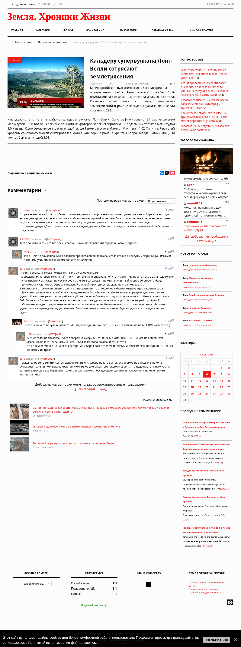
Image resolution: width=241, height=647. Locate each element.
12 (199, 380)
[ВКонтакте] (162, 173)
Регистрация (86, 389)
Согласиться (216, 640)
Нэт (209, 287)
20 (206, 387)
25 (192, 393)
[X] (167, 173)
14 (214, 380)
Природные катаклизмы (52, 42)
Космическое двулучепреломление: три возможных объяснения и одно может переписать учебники (204, 117)
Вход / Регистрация (23, 4)
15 (221, 380)
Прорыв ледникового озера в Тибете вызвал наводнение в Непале (76, 426)
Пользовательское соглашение (204, 589)
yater (210, 299)
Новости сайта (23, 42)
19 (199, 387)
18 (192, 387)
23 (228, 387)
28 (214, 393)
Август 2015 (206, 354)
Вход (102, 389)
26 (199, 393)
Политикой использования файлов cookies (62, 643)
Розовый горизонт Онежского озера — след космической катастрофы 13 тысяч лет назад (206, 104)
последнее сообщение (194, 269)
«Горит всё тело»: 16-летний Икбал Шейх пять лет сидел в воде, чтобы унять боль (204, 74)
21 (214, 387)
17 (184, 387)
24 (184, 393)
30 (228, 393)
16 (228, 380)
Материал (53, 210)
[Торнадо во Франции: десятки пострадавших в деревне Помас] (19, 451)
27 (206, 393)
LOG (210, 312)
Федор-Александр (94, 605)
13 (206, 380)
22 (221, 387)
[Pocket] (172, 173)
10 (184, 380)
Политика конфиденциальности (204, 592)
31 (184, 400)
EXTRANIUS (216, 462)
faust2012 (224, 488)
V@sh (198, 436)
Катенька (212, 269)
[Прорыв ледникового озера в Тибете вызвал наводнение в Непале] (19, 434)
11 (192, 380)
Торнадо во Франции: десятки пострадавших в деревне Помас (73, 443)
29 (221, 393)
